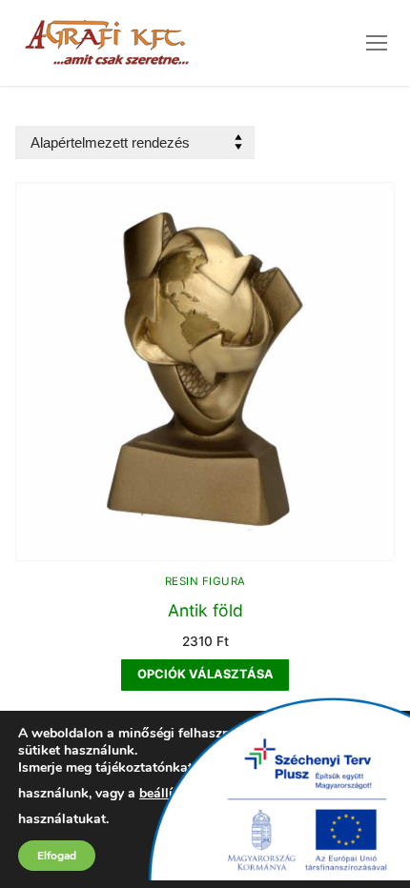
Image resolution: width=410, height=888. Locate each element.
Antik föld (205, 610)
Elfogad (56, 855)
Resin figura (205, 581)
